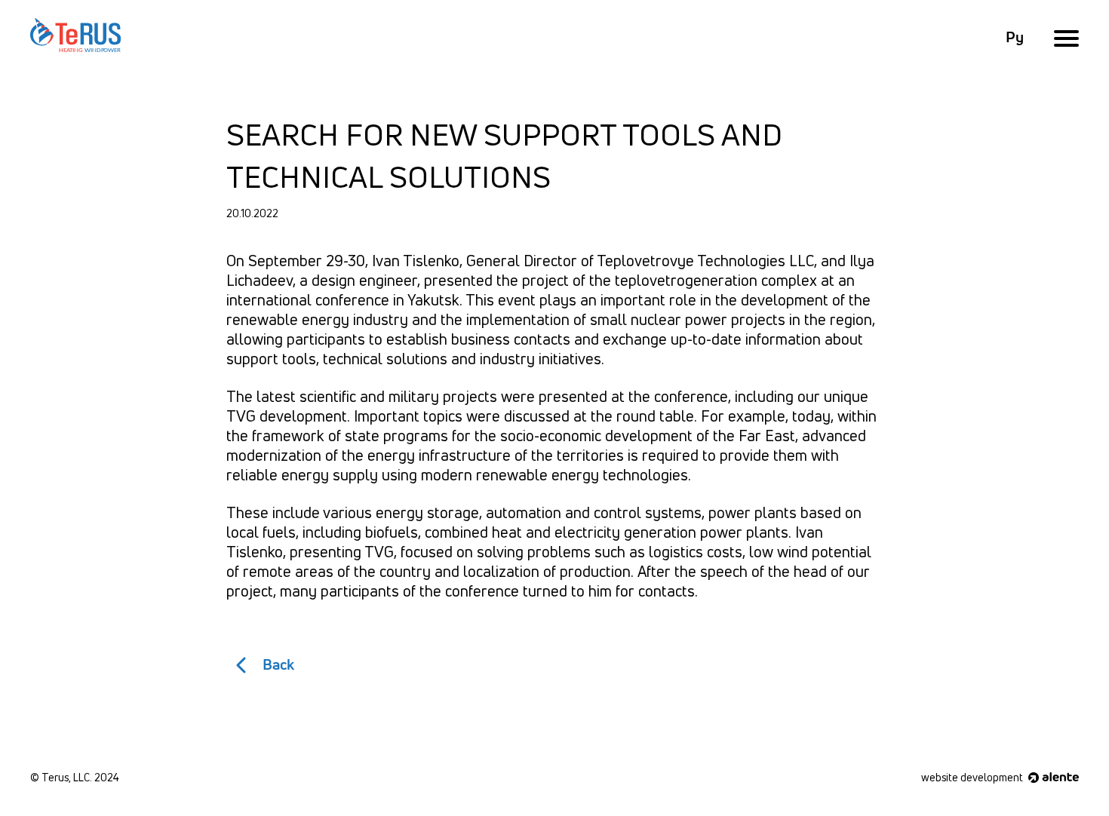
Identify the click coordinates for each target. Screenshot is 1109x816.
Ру (1015, 37)
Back (278, 665)
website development (973, 778)
